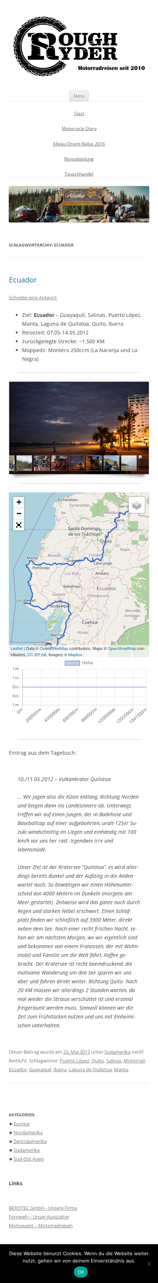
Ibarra (60, 1069)
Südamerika (117, 1052)
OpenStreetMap (54, 648)
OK (81, 1272)
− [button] (19, 513)
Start (79, 113)
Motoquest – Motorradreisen (41, 1225)
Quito (97, 1060)
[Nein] (148, 1263)
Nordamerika (28, 1132)
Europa (21, 1123)
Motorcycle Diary (79, 128)
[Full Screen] (18, 525)
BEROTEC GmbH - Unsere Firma (43, 1208)
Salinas (113, 1060)
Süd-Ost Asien (29, 1159)
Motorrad (134, 1060)
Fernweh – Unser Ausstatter (39, 1216)
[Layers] (137, 505)
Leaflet (17, 648)
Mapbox (75, 654)
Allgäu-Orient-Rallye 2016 (79, 144)
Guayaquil (40, 1069)
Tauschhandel (79, 174)
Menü (79, 96)
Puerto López (74, 1060)
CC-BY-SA (37, 654)
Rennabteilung (79, 159)
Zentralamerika (30, 1141)
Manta (121, 1069)
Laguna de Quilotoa (90, 1069)
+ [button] (19, 502)
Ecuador (23, 280)
